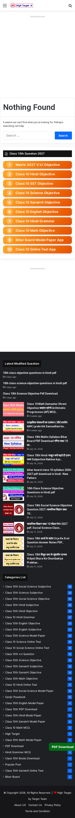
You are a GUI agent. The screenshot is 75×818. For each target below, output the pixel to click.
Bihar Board (12, 776)
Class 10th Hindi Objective (21, 611)
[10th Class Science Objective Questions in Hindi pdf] (13, 493)
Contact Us (35, 804)
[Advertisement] (37, 56)
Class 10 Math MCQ (17, 727)
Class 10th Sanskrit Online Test (24, 770)
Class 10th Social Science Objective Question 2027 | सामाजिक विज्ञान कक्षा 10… (49, 509)
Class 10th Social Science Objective (27, 598)
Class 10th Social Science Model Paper (29, 690)
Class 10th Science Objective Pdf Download (30, 393)
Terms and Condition (37, 811)
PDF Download (14, 746)
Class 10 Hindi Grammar (35, 221)
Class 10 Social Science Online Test (27, 647)
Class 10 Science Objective (38, 193)
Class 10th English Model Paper (24, 703)
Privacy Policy (53, 804)
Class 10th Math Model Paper (23, 739)
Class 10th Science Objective (23, 660)
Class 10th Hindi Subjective (22, 604)
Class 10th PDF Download (21, 709)
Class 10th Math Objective (21, 678)
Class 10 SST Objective (34, 183)
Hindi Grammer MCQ (18, 752)
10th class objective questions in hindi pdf (29, 372)
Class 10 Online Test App (36, 249)
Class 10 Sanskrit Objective (38, 202)
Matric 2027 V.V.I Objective (38, 165)
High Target (12, 733)
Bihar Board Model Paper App (40, 240)
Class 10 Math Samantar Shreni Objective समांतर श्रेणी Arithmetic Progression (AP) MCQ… (47, 408)
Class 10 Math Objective (35, 230)
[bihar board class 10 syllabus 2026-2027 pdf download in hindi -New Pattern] (13, 475)
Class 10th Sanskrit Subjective (24, 666)
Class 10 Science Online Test (23, 641)
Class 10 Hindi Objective (35, 174)
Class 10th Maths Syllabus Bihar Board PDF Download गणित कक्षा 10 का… (47, 440)
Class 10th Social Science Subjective (28, 586)
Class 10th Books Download (22, 758)
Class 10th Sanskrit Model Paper (25, 721)
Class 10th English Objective (22, 623)
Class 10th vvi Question (19, 654)
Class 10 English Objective (37, 212)
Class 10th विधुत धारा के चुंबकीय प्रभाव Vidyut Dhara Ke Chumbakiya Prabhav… (47, 558)
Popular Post (13, 764)
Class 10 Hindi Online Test (21, 684)
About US (20, 804)
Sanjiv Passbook (15, 697)
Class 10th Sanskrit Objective (23, 672)
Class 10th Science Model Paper (25, 635)
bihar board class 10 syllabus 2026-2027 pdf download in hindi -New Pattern (49, 473)
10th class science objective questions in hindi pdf (35, 383)
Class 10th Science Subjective (24, 592)
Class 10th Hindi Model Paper (23, 715)
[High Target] (22, 5)
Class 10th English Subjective (23, 629)
